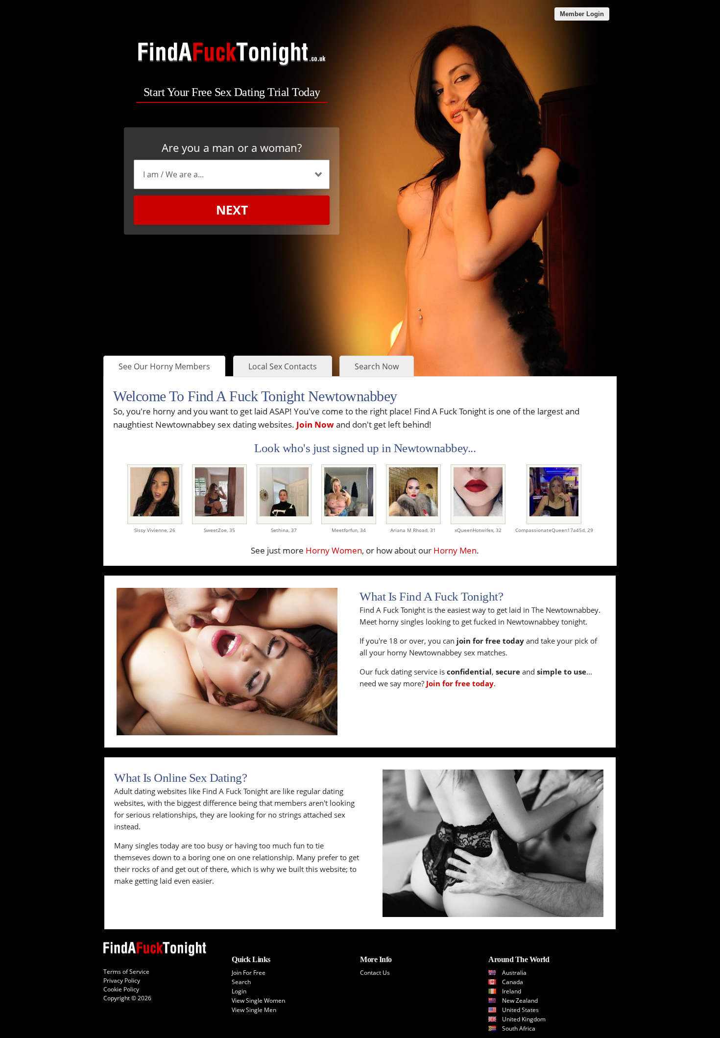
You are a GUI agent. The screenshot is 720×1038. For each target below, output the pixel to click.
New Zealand (520, 1000)
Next (232, 209)
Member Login (582, 14)
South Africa (518, 1028)
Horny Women (334, 550)
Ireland (511, 991)
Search (241, 982)
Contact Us (375, 972)
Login (239, 991)
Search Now (377, 366)
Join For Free (248, 972)
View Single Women (258, 1000)
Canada (512, 982)
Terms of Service (126, 971)
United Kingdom (524, 1019)
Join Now (315, 424)
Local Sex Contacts (282, 366)
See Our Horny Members (164, 366)
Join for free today (460, 683)
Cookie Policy (121, 989)
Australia (514, 972)
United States (520, 1010)
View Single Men (254, 1010)
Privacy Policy (121, 980)
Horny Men (455, 550)
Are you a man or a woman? (232, 147)
